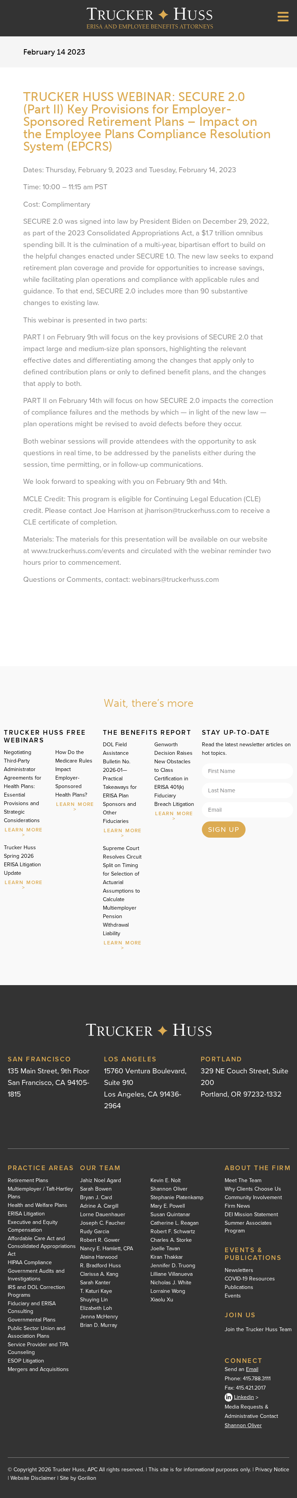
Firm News (237, 1206)
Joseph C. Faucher (102, 1223)
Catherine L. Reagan (174, 1223)
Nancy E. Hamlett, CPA (106, 1249)
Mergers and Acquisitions (38, 1369)
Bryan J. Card (96, 1197)
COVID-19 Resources (250, 1279)
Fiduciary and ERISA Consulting (32, 1307)
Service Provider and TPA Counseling (38, 1348)
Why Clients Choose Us (253, 1189)
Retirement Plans (28, 1180)
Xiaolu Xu (161, 1300)
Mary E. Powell (167, 1206)
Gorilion (87, 1478)
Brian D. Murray (98, 1325)
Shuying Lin (94, 1300)
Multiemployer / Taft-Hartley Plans (40, 1193)
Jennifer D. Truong (172, 1266)
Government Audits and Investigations (36, 1275)
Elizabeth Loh (96, 1308)
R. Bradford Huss (100, 1266)
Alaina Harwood (99, 1257)
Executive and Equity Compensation (33, 1226)
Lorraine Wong (167, 1291)
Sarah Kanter (95, 1283)
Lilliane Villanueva (171, 1274)
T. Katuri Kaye (96, 1291)
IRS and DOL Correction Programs (36, 1291)
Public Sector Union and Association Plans (36, 1332)
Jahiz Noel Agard (100, 1180)
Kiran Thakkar (166, 1257)
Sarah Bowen (96, 1189)
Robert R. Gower (100, 1240)
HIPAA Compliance (30, 1263)
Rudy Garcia (94, 1232)
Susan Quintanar (170, 1215)
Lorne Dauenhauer (102, 1215)
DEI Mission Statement (251, 1215)
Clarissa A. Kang (99, 1274)
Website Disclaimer (33, 1478)
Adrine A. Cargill (99, 1206)
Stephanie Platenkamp (176, 1197)
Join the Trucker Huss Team (258, 1329)
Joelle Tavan (165, 1249)
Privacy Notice (272, 1469)
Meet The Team (243, 1180)
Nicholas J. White (170, 1283)
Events (233, 1296)
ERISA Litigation (26, 1214)
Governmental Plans (32, 1320)
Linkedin (244, 1397)
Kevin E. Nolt (165, 1180)
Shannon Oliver (169, 1189)
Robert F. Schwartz (172, 1232)
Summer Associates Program (248, 1227)
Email (252, 1369)
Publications (239, 1287)
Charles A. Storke (171, 1240)
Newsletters (239, 1270)
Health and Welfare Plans (37, 1205)
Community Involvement (253, 1197)
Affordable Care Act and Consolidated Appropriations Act (42, 1246)
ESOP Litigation (26, 1361)
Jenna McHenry (99, 1317)
